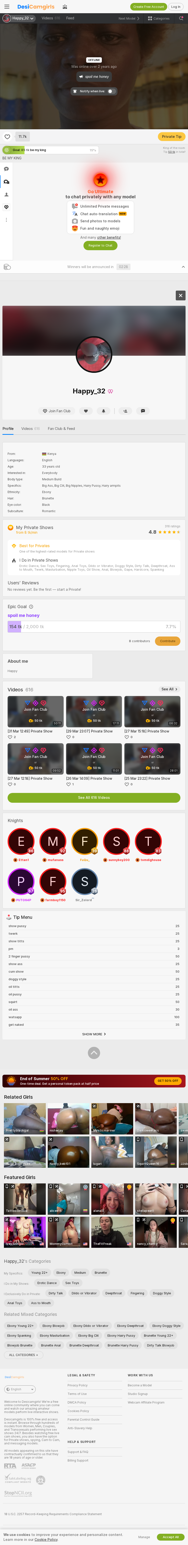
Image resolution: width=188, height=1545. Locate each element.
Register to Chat (100, 245)
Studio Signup (138, 1394)
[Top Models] (64, 6)
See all (168, 689)
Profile (7, 428)
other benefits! (109, 237)
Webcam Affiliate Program (146, 1402)
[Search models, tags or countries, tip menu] (181, 18)
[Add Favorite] (7, 137)
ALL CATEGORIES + (23, 1355)
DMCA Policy (77, 1402)
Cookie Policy (46, 1540)
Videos (51, 18)
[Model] (181, 295)
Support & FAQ (78, 1452)
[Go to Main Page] (36, 6)
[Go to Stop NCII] (18, 1494)
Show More (92, 1034)
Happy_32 (14, 1261)
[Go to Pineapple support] (41, 1480)
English (16, 1389)
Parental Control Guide (83, 1419)
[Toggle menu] (7, 6)
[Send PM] (143, 411)
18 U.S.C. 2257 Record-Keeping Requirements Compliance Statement (53, 1514)
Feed (70, 18)
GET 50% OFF (168, 1081)
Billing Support (78, 1460)
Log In (175, 7)
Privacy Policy (78, 1385)
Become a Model (140, 1385)
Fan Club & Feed (61, 428)
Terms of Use (77, 1394)
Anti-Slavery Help (80, 1428)
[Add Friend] (125, 411)
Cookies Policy (78, 1411)
